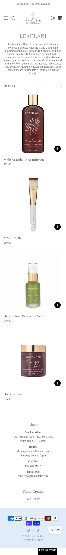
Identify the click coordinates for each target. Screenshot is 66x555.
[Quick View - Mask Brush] (57, 227)
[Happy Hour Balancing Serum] (33, 280)
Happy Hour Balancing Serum (25, 316)
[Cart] (59, 18)
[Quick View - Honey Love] (57, 383)
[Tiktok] (38, 530)
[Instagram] (28, 530)
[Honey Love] (33, 358)
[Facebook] (33, 530)
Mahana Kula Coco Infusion (24, 160)
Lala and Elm (37, 536)
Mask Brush (12, 238)
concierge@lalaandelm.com (33, 475)
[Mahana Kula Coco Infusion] (33, 124)
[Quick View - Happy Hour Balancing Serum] (57, 305)
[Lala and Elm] (33, 18)
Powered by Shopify (33, 539)
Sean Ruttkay (33, 498)
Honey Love (12, 394)
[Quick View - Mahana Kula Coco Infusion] (57, 149)
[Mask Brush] (33, 202)
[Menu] (6, 18)
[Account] (52, 18)
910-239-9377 (33, 465)
